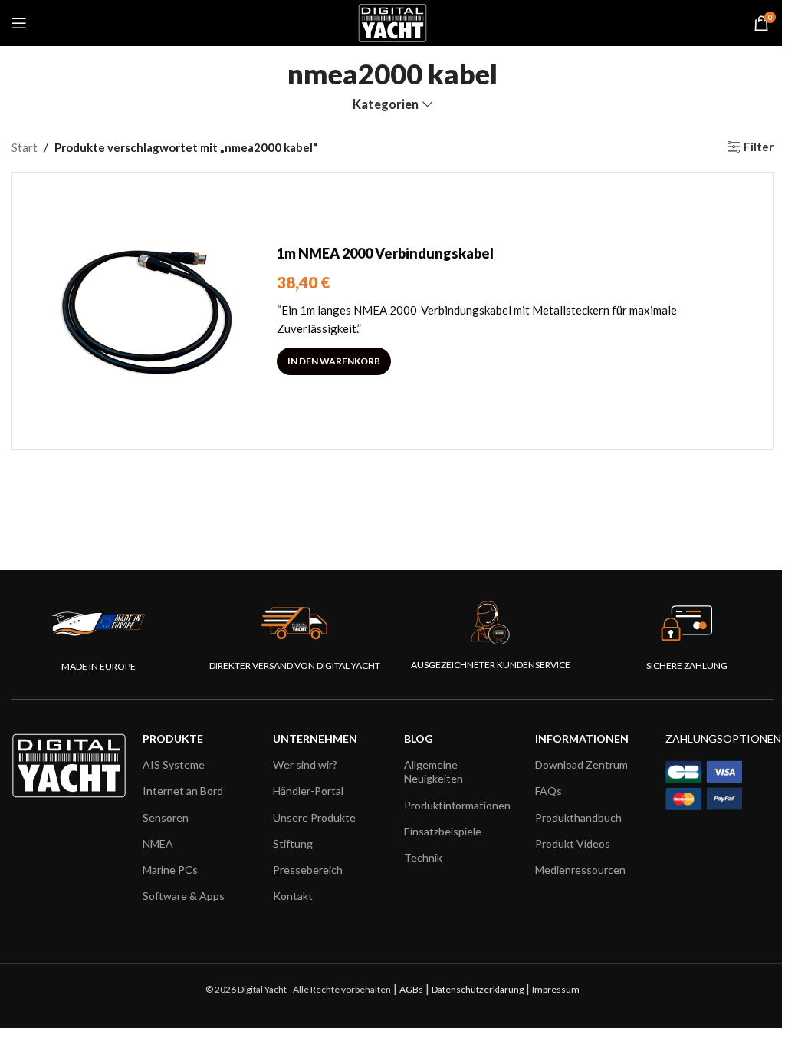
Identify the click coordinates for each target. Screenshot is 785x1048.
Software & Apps (184, 895)
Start (24, 147)
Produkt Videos (572, 843)
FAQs (548, 790)
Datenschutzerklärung (478, 989)
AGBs (411, 989)
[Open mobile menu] (19, 23)
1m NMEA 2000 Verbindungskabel (385, 253)
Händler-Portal (308, 790)
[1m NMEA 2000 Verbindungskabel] (150, 311)
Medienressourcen (580, 869)
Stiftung (293, 843)
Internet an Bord (183, 790)
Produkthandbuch (578, 817)
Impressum (556, 989)
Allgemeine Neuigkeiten (433, 771)
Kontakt (293, 895)
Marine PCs (170, 869)
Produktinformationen (457, 805)
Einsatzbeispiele (442, 831)
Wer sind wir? (305, 764)
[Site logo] (392, 21)
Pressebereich (308, 869)
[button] (334, 361)
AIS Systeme (174, 764)
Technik (423, 857)
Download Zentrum (581, 764)
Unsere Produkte (314, 817)
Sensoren (166, 817)
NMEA (158, 843)
